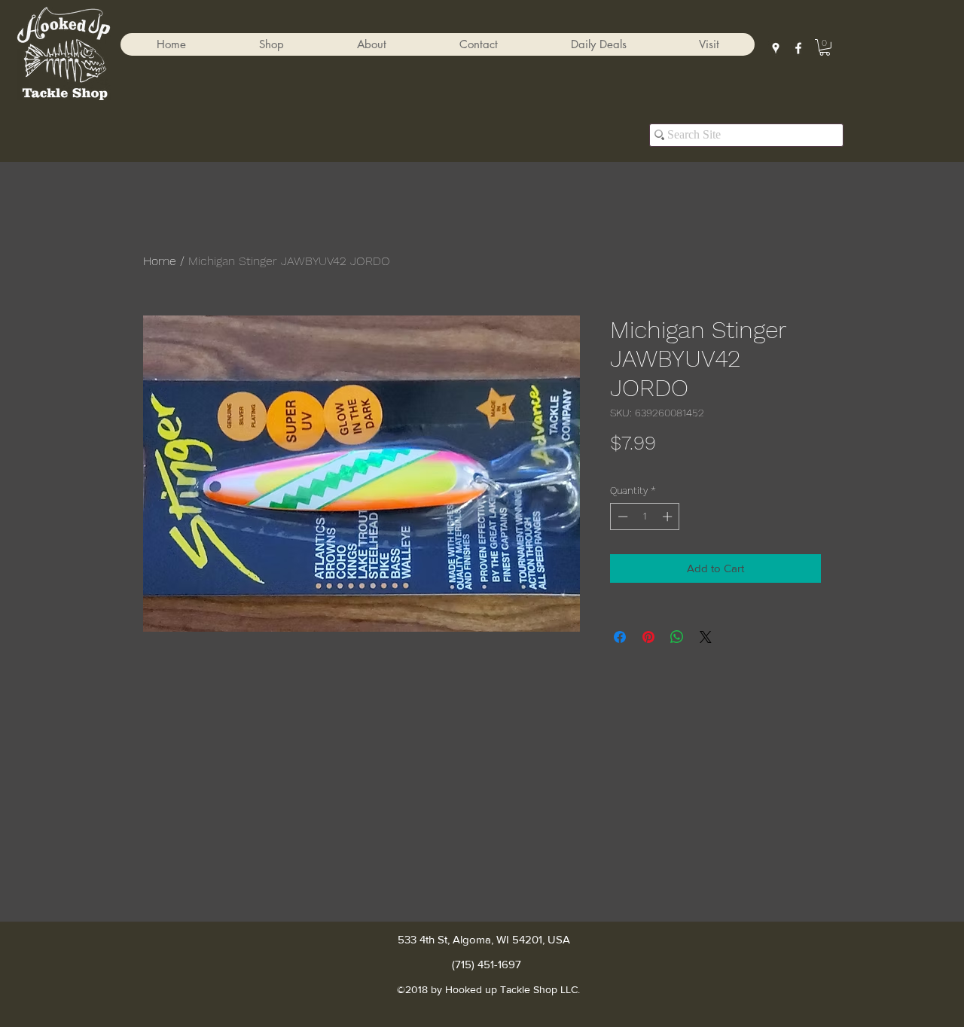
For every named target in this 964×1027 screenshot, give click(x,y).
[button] (271, 44)
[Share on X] (706, 637)
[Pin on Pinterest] (648, 637)
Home (159, 261)
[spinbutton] (645, 516)
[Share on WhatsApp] (677, 637)
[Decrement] (621, 516)
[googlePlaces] (775, 48)
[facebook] (798, 48)
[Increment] (669, 516)
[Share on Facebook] (620, 637)
